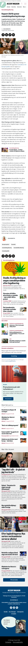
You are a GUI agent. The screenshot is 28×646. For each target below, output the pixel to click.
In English (13, 613)
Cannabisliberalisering (19, 247)
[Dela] (6, 34)
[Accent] (14, 590)
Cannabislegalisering (7, 247)
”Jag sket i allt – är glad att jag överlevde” (13, 471)
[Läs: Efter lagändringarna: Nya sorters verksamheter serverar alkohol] (14, 524)
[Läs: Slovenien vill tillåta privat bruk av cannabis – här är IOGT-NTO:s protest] (23, 296)
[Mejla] (13, 34)
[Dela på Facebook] (3, 34)
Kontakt (6, 611)
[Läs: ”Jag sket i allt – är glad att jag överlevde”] (14, 460)
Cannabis (13, 244)
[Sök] (22, 3)
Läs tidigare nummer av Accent (7, 622)
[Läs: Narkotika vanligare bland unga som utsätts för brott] (23, 554)
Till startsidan (14, 580)
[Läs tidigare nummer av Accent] (21, 626)
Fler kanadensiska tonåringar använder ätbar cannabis (9, 309)
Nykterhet (19, 6)
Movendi (25, 6)
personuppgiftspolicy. (11, 361)
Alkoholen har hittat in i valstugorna (9, 567)
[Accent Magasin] (13, 4)
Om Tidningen (12, 611)
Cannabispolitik (5, 251)
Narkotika (13, 6)
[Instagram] (14, 607)
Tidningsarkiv (20, 611)
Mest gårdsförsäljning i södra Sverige (9, 506)
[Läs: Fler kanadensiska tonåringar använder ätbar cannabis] (23, 309)
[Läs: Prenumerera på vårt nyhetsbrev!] (14, 374)
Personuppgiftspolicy (18, 642)
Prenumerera (8, 398)
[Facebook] (11, 607)
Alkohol (8, 6)
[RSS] (17, 607)
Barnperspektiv (5, 244)
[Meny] (25, 4)
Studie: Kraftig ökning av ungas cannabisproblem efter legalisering (14, 280)
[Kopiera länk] (10, 34)
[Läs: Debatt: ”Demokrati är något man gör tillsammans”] (23, 487)
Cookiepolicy (8, 642)
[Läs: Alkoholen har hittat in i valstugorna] (23, 567)
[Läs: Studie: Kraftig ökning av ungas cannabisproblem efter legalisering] (15, 269)
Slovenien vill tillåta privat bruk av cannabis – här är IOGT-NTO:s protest (10, 296)
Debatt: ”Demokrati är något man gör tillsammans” (8, 487)
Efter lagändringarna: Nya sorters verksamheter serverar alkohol (13, 536)
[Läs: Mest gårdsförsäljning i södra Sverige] (23, 506)
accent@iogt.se (14, 600)
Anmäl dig (14, 356)
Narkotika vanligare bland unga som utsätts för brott (10, 553)
